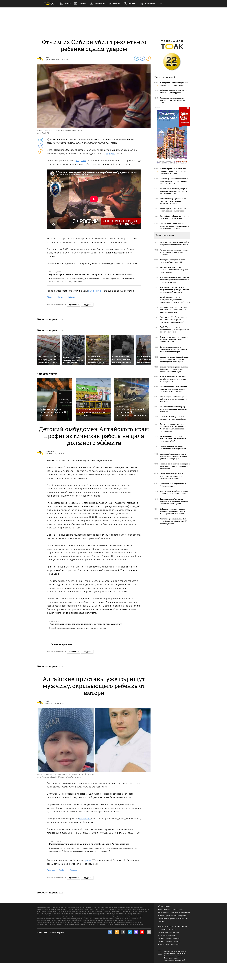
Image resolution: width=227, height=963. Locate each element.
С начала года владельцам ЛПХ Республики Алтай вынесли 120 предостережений (173, 521)
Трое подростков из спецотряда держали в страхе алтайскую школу (85, 623)
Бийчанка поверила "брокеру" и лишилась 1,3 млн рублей (53, 412)
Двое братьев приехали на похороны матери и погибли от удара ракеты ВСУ (173, 438)
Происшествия (99, 3)
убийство (70, 297)
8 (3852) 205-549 (166, 941)
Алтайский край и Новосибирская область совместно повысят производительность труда (174, 359)
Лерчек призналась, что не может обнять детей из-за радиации (174, 209)
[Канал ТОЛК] (87, 305)
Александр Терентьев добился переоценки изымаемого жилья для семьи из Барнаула (173, 456)
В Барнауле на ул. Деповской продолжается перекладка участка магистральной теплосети (175, 289)
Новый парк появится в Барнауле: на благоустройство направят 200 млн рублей (174, 399)
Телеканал (82, 3)
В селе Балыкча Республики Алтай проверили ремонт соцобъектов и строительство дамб (174, 279)
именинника (94, 290)
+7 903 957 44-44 (166, 932)
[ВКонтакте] (142, 58)
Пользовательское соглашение (174, 954)
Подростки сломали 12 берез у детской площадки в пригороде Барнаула (173, 408)
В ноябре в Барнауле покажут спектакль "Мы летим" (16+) (172, 261)
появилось (85, 818)
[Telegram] (136, 58)
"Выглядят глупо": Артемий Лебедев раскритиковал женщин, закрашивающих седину (174, 501)
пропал (88, 860)
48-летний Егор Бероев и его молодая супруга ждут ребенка (173, 417)
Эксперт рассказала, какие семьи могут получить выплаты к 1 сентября (174, 252)
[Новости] (73, 305)
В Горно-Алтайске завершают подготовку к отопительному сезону (172, 100)
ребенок (59, 297)
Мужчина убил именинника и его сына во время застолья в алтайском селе (90, 274)
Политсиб (49, 454)
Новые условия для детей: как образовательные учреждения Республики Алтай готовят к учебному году (173, 427)
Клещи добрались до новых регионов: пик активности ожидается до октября (171, 476)
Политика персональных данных (175, 951)
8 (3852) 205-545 (166, 938)
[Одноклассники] (148, 58)
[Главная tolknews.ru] (49, 3)
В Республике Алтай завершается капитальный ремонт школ (174, 84)
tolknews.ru (168, 906)
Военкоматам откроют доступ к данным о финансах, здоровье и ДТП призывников (173, 190)
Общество (49, 703)
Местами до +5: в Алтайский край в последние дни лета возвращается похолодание (175, 466)
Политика (116, 3)
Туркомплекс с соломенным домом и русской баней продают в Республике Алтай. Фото (174, 225)
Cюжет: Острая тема (61, 644)
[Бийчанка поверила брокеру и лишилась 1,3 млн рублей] (54, 399)
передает (110, 153)
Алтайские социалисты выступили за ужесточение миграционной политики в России (175, 299)
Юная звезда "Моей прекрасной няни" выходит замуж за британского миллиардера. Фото (173, 319)
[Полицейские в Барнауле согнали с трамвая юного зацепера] (93, 399)
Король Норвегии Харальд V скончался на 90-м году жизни (173, 447)
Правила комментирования (173, 956)
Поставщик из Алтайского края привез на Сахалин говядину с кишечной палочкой (173, 309)
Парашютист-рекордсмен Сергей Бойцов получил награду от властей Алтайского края (174, 369)
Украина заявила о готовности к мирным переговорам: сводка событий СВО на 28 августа (173, 389)
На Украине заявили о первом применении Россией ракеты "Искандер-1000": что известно (172, 511)
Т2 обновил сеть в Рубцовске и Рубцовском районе (173, 485)
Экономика (132, 3)
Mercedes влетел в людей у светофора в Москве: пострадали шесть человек (131, 412)
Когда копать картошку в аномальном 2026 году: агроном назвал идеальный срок (173, 349)
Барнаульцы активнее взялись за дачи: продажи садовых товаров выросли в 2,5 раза (174, 181)
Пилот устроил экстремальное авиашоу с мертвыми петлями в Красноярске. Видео (174, 171)
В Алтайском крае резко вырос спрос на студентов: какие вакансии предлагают (173, 200)
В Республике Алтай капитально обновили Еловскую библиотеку (174, 492)
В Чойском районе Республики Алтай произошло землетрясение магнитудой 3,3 (174, 379)
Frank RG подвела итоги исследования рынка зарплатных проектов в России (174, 329)
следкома (81, 160)
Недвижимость (150, 3)
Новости (67, 3)
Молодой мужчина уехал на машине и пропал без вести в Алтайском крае (89, 843)
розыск (73, 870)
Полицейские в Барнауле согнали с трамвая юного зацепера (91, 412)
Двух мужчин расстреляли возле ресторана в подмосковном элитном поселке (174, 339)
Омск (49, 297)
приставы (51, 870)
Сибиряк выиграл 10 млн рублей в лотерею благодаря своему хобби (174, 243)
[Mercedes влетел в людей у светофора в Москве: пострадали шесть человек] (131, 399)
